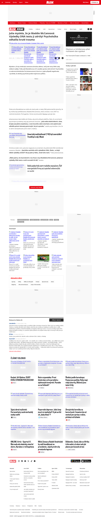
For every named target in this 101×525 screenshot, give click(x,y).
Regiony (14, 284)
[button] (76, 461)
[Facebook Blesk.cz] (88, 29)
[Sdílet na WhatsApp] (62, 58)
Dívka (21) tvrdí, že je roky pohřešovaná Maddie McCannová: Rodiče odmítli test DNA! (29, 246)
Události (38, 29)
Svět (44, 29)
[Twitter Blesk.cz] (91, 29)
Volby (19, 281)
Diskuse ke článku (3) (15, 320)
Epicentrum (51, 29)
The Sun (44, 114)
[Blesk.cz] (50, 2)
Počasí (59, 29)
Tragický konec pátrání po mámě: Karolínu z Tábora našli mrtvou (72, 70)
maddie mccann (34, 220)
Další (80, 29)
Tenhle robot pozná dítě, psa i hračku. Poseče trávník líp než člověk (43, 266)
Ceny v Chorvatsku (35, 284)
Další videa (69, 59)
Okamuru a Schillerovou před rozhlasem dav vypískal (78, 50)
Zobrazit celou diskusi (15, 351)
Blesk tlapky (73, 29)
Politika (31, 29)
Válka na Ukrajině (28, 281)
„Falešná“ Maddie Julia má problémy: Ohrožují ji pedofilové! (57, 240)
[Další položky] (91, 23)
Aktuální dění (16, 278)
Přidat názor (56, 320)
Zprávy (13, 281)
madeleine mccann (23, 220)
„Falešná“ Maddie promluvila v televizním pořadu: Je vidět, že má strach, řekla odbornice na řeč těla (14, 248)
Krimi (65, 29)
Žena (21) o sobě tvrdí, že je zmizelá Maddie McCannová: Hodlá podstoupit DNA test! (14, 267)
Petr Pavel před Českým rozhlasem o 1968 (78, 55)
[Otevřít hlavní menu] (2, 2)
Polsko (56, 220)
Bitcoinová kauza (23, 284)
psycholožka (44, 220)
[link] (19, 461)
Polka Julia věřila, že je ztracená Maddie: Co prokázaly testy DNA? (29, 265)
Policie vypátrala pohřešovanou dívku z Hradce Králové (72, 78)
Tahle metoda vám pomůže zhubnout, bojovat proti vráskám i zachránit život (57, 267)
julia (51, 220)
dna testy (20, 222)
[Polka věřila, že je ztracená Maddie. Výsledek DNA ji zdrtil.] (26, 43)
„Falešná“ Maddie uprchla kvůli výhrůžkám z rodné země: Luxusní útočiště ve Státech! (42, 244)
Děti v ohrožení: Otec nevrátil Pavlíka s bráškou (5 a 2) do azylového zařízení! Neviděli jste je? (71, 88)
